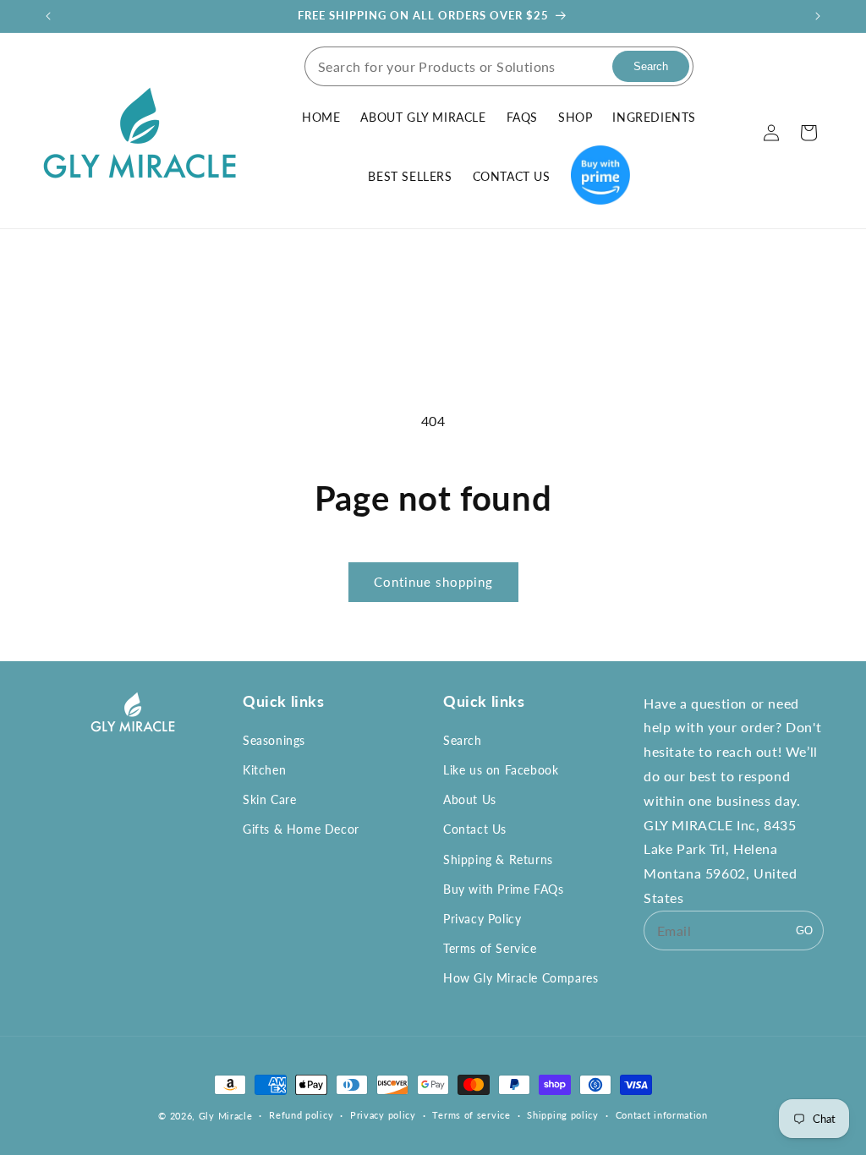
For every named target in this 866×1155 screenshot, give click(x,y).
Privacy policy (383, 1114)
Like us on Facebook (500, 770)
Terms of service (471, 1114)
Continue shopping (433, 581)
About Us (469, 799)
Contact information (662, 1114)
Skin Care (269, 799)
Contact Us (475, 829)
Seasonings (274, 740)
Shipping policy (563, 1114)
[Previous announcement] (48, 16)
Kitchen (264, 770)
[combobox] (455, 66)
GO (804, 930)
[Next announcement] (817, 16)
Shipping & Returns (498, 859)
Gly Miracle (226, 1115)
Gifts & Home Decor (301, 829)
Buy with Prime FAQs (503, 889)
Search (462, 740)
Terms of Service (490, 948)
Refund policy (301, 1114)
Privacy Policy (482, 918)
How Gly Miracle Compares (520, 978)
